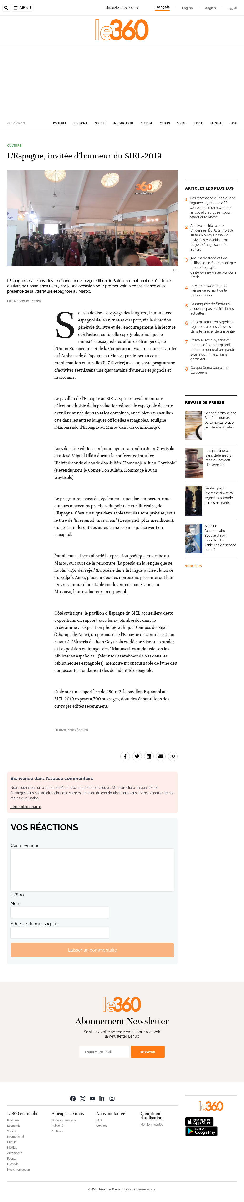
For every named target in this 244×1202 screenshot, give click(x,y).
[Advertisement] (122, 81)
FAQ (99, 1120)
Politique (60, 123)
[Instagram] (112, 1098)
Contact (101, 1125)
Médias (165, 123)
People (198, 123)
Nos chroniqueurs (18, 1169)
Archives (57, 1131)
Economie (81, 123)
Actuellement (16, 123)
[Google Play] (201, 1131)
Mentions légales (152, 1124)
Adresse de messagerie (34, 923)
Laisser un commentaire (92, 949)
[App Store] (199, 1121)
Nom (16, 903)
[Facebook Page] (73, 1098)
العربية (232, 8)
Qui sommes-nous (64, 1120)
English (187, 8)
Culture (147, 123)
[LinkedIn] (102, 1098)
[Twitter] (83, 1098)
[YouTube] (92, 1098)
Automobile (14, 1153)
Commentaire (24, 845)
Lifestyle (216, 123)
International (123, 123)
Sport (181, 123)
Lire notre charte (25, 807)
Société (100, 123)
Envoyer (147, 1052)
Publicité (57, 1125)
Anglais (210, 8)
